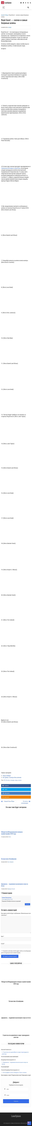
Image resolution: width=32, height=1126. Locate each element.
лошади (12, 780)
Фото (10, 836)
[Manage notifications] (28, 1123)
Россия (13, 888)
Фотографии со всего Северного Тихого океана (14, 1072)
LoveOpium (6, 2)
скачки (19, 780)
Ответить (27, 904)
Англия (8, 780)
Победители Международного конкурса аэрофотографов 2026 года (16, 983)
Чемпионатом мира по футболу (10, 168)
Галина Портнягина (6, 897)
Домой (3, 15)
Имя (2, 936)
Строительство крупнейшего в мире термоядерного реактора (16, 1036)
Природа (9, 888)
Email (2, 943)
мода (16, 780)
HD (4, 780)
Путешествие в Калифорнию (16, 1001)
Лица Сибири (7, 775)
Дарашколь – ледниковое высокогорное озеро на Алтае (16, 1018)
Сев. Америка (10, 861)
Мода (6, 15)
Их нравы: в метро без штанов (12, 777)
